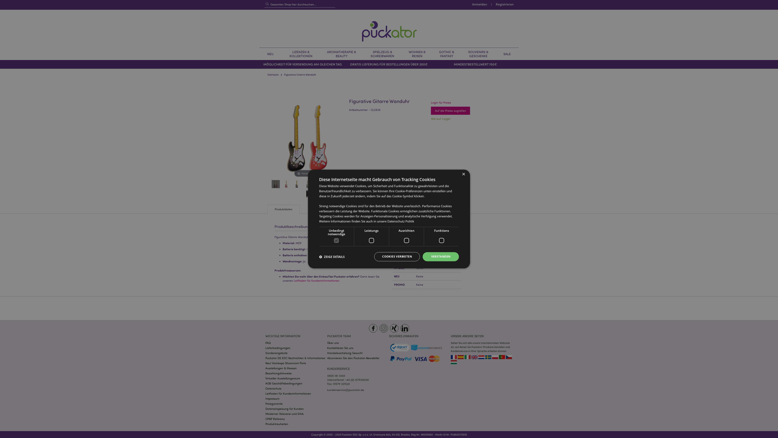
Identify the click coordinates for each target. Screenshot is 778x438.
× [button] (463, 174)
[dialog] (389, 219)
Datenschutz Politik (400, 221)
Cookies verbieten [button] (397, 257)
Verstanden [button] (441, 257)
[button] (332, 257)
